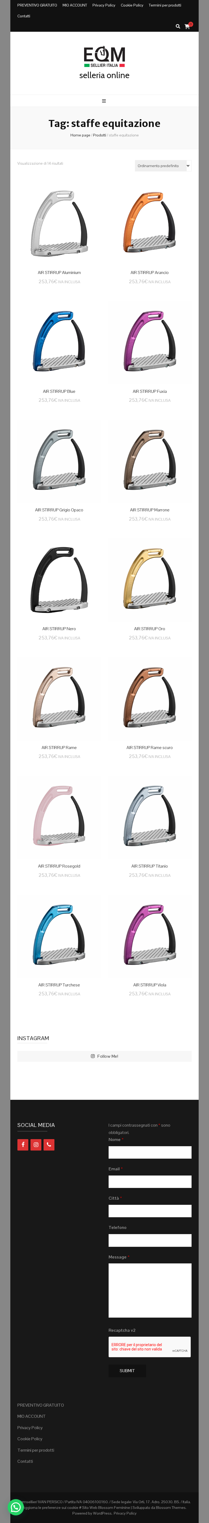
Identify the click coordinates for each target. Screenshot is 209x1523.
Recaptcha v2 (122, 1330)
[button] (16, 1507)
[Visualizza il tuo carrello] (187, 26)
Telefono (118, 1227)
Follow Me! (107, 1056)
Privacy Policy (104, 5)
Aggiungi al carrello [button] (59, 223)
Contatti (23, 16)
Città (115, 1198)
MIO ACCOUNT (75, 5)
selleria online (104, 75)
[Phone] (49, 1145)
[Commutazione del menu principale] (104, 101)
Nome (116, 1139)
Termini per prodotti (165, 5)
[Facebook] (22, 1145)
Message (119, 1257)
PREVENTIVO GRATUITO (37, 5)
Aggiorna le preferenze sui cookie (50, 1507)
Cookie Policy (132, 5)
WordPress (102, 1513)
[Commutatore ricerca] (178, 26)
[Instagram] (35, 1145)
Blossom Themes (171, 1507)
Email (116, 1169)
